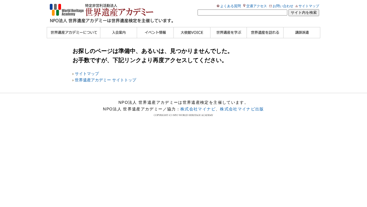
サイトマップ (308, 6)
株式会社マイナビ (198, 109)
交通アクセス (256, 6)
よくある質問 (230, 6)
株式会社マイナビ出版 (242, 109)
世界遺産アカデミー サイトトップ (105, 80)
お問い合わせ (283, 6)
